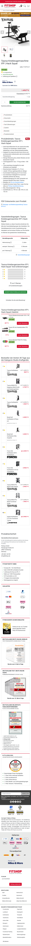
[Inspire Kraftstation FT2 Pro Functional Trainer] (18, 512)
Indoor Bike (5, 920)
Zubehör (6, 127)
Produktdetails (8, 115)
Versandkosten (6, 898)
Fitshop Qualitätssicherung (15, 186)
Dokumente (7, 118)
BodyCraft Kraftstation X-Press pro (12, 419)
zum (6, 879)
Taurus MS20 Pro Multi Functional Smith (12, 501)
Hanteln (19, 920)
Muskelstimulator (7, 937)
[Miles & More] (15, 862)
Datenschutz (19, 892)
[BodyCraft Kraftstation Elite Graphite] (18, 430)
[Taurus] (7, 20)
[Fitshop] (10, 6)
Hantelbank (20, 917)
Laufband (5, 912)
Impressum (19, 895)
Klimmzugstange (21, 934)
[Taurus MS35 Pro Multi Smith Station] (18, 480)
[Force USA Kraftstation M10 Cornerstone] (18, 447)
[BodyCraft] (12, 423)
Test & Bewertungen (9, 124)
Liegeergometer (21, 923)
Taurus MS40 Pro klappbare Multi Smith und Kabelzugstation (13, 387)
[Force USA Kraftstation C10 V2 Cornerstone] (18, 463)
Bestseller (6, 131)
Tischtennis (5, 917)
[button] (4, 50)
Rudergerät (20, 912)
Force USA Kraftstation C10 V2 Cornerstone (12, 469)
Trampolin (19, 915)
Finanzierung (20, 93)
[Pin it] (27, 138)
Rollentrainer (20, 926)
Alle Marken (6, 941)
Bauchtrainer (20, 931)
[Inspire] (12, 523)
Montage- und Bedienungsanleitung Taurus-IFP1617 (14, 205)
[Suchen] (24, 6)
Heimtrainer (6, 926)
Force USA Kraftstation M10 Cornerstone (12, 452)
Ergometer (19, 909)
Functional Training (7, 931)
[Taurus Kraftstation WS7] (18, 398)
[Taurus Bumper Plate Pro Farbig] (5, 341)
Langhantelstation (21, 929)
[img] (14, 81)
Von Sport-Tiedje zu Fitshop (8, 818)
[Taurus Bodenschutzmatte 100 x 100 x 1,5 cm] (5, 318)
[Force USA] (12, 457)
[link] (8, 592)
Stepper (5, 929)
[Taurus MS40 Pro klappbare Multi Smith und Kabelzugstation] (18, 381)
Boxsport (5, 923)
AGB (3, 892)
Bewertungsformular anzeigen (15, 292)
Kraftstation (6, 915)
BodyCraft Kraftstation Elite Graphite (11, 436)
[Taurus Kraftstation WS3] (18, 366)
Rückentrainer (6, 934)
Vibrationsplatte (21, 937)
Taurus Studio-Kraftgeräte (8, 10)
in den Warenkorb (20, 102)
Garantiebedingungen (10, 121)
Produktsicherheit (9, 134)
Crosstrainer (6, 909)
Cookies (4, 895)
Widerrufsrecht (20, 898)
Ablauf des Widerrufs (21, 901)
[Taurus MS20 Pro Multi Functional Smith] (18, 495)
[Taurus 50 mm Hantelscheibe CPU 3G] (5, 329)
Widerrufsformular (6, 901)
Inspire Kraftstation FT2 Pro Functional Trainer (12, 518)
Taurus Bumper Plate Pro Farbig (17, 340)
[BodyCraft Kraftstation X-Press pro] (18, 413)
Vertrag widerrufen (15, 884)
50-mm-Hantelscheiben (17, 182)
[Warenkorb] (29, 6)
